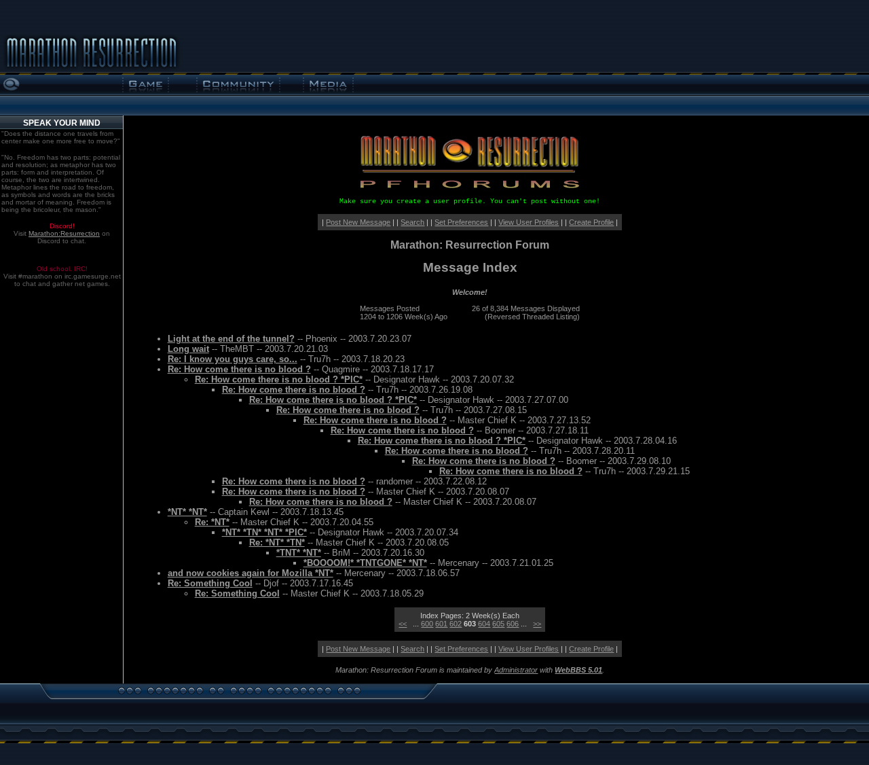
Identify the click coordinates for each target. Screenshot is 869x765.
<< (403, 624)
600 (427, 624)
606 (512, 624)
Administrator (516, 670)
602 (455, 624)
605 (498, 624)
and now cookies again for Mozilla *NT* (250, 573)
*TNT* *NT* (298, 553)
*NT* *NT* (187, 512)
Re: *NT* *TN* (277, 542)
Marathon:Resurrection (64, 233)
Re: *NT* (212, 522)
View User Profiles (528, 222)
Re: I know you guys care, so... (232, 359)
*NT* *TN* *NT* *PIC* (264, 532)
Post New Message (358, 222)
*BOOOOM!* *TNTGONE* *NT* (365, 563)
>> (537, 624)
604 (484, 624)
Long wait (188, 349)
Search (412, 222)
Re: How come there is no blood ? (239, 369)
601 (441, 624)
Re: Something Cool (210, 583)
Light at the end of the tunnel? (231, 339)
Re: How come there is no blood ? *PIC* (279, 379)
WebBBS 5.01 (578, 670)
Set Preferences (461, 222)
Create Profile (591, 222)
